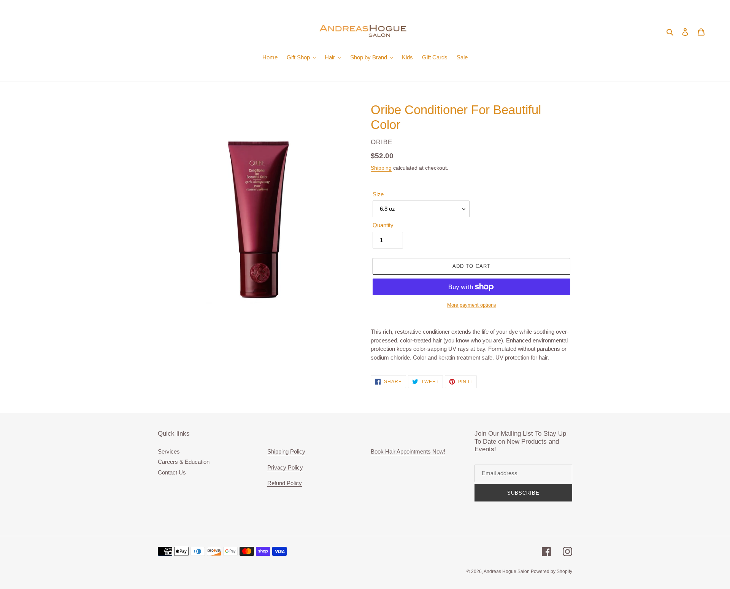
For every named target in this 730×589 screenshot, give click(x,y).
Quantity (383, 225)
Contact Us (172, 472)
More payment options (471, 305)
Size (378, 194)
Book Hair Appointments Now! (408, 451)
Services (169, 451)
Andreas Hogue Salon (507, 571)
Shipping (381, 168)
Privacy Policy (285, 467)
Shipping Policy (286, 451)
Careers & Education (183, 461)
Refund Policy (284, 483)
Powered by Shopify (551, 571)
